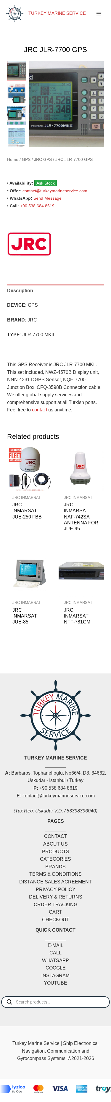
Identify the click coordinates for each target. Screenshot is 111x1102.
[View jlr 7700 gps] (16, 70)
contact (39, 409)
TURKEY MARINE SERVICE (57, 13)
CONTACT (55, 836)
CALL (55, 952)
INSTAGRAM (55, 975)
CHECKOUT (55, 919)
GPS (26, 159)
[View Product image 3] (16, 115)
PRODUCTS (55, 851)
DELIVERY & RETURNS (55, 896)
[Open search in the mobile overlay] (55, 1002)
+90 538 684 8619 (37, 205)
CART (55, 911)
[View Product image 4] (16, 138)
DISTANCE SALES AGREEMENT (55, 881)
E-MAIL (55, 945)
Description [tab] (20, 290)
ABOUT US (55, 843)
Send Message (47, 198)
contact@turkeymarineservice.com (54, 190)
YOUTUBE (55, 982)
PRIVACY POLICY (55, 889)
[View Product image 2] (16, 93)
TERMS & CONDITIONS (55, 874)
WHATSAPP (55, 960)
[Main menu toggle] (99, 13)
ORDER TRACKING (55, 904)
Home (12, 159)
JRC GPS (43, 159)
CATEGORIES (55, 859)
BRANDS (55, 866)
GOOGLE (56, 967)
